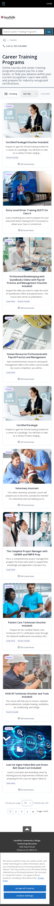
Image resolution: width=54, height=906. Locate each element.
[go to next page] (27, 811)
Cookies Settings (24, 895)
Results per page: (13, 803)
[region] (25, 878)
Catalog (13, 93)
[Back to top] (27, 842)
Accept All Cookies (25, 888)
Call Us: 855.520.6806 (15, 46)
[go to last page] (33, 811)
